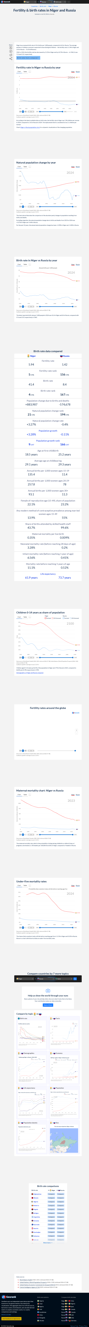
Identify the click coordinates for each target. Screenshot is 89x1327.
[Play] (23, 111)
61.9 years (31, 577)
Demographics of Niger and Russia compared (29, 673)
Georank (52, 14)
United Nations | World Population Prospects (33, 1282)
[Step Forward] (26, 750)
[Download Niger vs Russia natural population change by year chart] (30, 166)
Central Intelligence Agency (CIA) (30, 1287)
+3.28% (31, 434)
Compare (51, 1194)
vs (67, 1301)
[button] (11, 48)
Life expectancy (48, 574)
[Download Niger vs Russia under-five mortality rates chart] (30, 885)
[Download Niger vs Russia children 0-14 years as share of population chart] (30, 617)
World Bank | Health (26, 1280)
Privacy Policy (83, 1326)
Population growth (48, 430)
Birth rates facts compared (27, 58)
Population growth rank (48, 440)
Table (25, 71)
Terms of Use (74, 1326)
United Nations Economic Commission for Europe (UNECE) (37, 1285)
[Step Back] (20, 111)
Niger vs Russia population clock (30, 127)
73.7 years (64, 577)
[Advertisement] (22, 28)
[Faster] (33, 111)
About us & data (6, 1314)
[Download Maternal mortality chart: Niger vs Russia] (30, 794)
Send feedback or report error (11, 1318)
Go (75, 979)
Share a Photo (48, 1005)
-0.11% (64, 434)
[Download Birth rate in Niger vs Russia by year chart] (30, 264)
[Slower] (28, 111)
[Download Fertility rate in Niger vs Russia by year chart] (30, 71)
